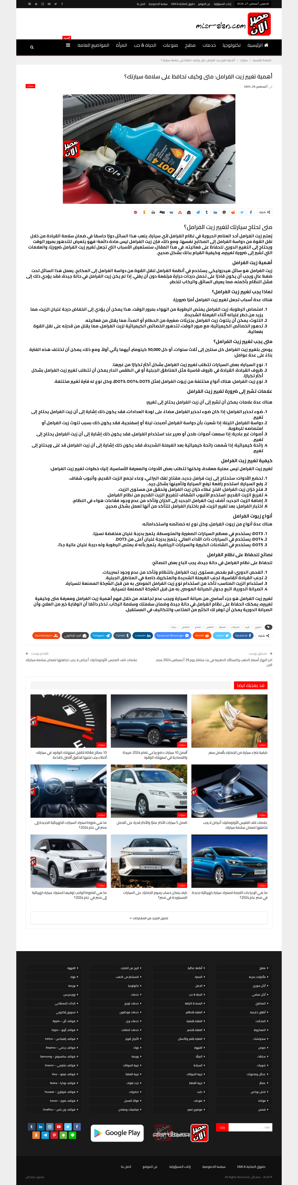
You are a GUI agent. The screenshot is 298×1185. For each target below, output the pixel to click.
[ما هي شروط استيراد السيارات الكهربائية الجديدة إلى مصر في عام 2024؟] (68, 791)
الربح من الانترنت (130, 968)
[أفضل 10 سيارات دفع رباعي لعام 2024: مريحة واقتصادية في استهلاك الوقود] (149, 721)
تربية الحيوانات (194, 1074)
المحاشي (260, 1003)
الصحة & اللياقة (193, 1003)
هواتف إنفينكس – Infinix (60, 1038)
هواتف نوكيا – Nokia (62, 1083)
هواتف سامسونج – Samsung (57, 1056)
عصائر (262, 1083)
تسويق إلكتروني (65, 1012)
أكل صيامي (259, 994)
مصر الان (30, 1177)
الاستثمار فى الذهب (127, 977)
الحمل (198, 985)
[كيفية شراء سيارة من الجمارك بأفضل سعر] (229, 721)
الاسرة (198, 977)
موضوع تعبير (194, 1109)
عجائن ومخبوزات (256, 1074)
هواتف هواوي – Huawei (60, 1091)
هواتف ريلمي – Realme (60, 1047)
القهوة (198, 1047)
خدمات (209, 45)
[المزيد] (68, 45)
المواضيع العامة (93, 45)
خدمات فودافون (129, 1012)
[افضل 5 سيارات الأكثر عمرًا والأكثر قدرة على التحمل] (149, 791)
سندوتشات (259, 1038)
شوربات (261, 1065)
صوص (262, 1047)
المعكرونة (260, 1030)
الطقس (210, 627)
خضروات (134, 1091)
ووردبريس (69, 994)
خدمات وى (132, 1021)
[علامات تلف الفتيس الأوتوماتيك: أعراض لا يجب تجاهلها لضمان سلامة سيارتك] (229, 791)
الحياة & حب (145, 45)
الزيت (247, 627)
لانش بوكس (258, 1091)
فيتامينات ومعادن (128, 1109)
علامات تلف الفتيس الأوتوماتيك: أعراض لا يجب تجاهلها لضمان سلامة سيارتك (81, 659)
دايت (199, 1091)
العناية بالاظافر (194, 1012)
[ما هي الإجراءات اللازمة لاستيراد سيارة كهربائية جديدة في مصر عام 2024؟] (229, 861)
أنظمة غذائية (195, 968)
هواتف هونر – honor (62, 1100)
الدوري (258, 627)
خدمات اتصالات (130, 1030)
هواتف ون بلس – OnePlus (59, 1109)
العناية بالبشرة (194, 1021)
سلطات (261, 1056)
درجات (173, 627)
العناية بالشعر (194, 1030)
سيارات (30, 86)
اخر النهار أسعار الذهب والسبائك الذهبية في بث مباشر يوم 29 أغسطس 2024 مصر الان (214, 662)
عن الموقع (204, 4)
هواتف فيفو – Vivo (63, 1074)
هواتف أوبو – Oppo (63, 1030)
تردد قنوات (132, 1083)
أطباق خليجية (258, 1012)
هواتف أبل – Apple (64, 1021)
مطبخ (190, 45)
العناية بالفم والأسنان (190, 1038)
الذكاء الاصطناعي (65, 1003)
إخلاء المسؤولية (222, 4)
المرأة (121, 45)
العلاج (198, 627)
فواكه (262, 1100)
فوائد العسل (131, 1100)
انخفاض (186, 627)
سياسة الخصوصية (158, 4)
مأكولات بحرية (257, 977)
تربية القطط (195, 1083)
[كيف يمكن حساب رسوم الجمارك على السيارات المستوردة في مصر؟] (149, 861)
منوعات (170, 45)
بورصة (135, 1056)
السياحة (197, 1065)
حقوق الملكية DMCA (183, 4)
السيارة (222, 627)
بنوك (136, 1047)
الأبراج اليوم (132, 1038)
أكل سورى (259, 985)
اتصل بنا (141, 4)
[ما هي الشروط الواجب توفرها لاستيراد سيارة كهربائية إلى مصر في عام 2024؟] (68, 861)
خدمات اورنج (131, 1003)
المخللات (260, 1021)
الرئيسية (255, 45)
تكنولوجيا (232, 45)
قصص (262, 1109)
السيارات (235, 627)
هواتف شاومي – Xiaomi (60, 1065)
